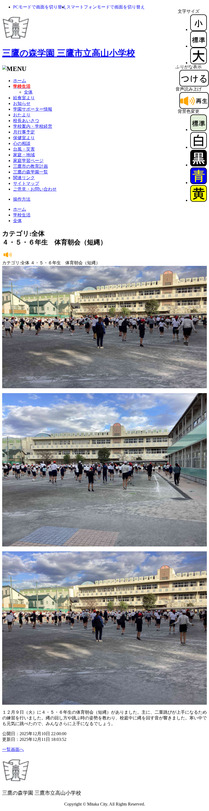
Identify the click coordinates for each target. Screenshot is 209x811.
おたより (21, 115)
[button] (39, 7)
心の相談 (21, 143)
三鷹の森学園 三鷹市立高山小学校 (68, 53)
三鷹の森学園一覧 (30, 172)
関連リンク (24, 177)
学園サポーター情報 (32, 109)
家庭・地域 (24, 155)
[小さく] (198, 29)
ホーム (19, 80)
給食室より (24, 97)
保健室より (24, 137)
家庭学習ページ (28, 160)
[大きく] (198, 62)
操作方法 (21, 199)
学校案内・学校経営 (32, 126)
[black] (198, 165)
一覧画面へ (13, 749)
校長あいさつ (26, 120)
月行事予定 (24, 132)
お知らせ (21, 103)
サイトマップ (26, 183)
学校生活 (21, 215)
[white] (198, 147)
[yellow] (198, 200)
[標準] (198, 46)
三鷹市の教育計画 (30, 166)
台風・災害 (24, 149)
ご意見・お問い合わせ (35, 189)
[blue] (198, 182)
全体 (28, 92)
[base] (198, 129)
